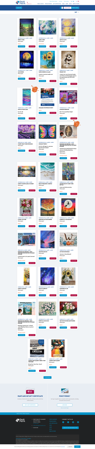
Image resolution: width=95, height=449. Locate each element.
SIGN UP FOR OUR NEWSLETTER (70, 427)
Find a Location (66, 1)
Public (67, 7)
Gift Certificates (57, 3)
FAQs (63, 3)
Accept (77, 446)
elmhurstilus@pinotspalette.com (39, 425)
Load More (47, 377)
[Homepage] (24, 420)
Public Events (40, 3)
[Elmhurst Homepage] (21, 2)
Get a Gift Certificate (30, 404)
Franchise (60, 1)
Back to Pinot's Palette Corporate (23, 413)
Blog (70, 3)
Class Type (19, 7)
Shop (67, 3)
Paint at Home (76, 3)
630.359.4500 (35, 427)
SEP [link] (76, 12)
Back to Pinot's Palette (53, 1)
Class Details (21, 46)
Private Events (48, 3)
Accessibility (29, 438)
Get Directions (36, 423)
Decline (70, 446)
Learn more (63, 446)
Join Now (65, 404)
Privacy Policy (23, 438)
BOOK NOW (32, 46)
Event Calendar (53, 419)
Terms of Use (18, 438)
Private (75, 7)
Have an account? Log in (65, 407)
